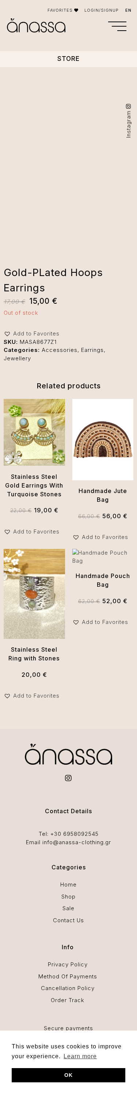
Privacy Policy (68, 964)
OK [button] (68, 1075)
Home (68, 884)
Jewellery (17, 358)
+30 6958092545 (74, 833)
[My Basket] (97, 27)
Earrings (92, 349)
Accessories (59, 349)
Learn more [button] (80, 1056)
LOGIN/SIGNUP (101, 10)
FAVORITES (60, 10)
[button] (117, 26)
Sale (68, 908)
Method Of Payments (67, 976)
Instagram (128, 123)
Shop (68, 896)
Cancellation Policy (68, 988)
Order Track (67, 1000)
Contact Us (68, 920)
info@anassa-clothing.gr (76, 842)
